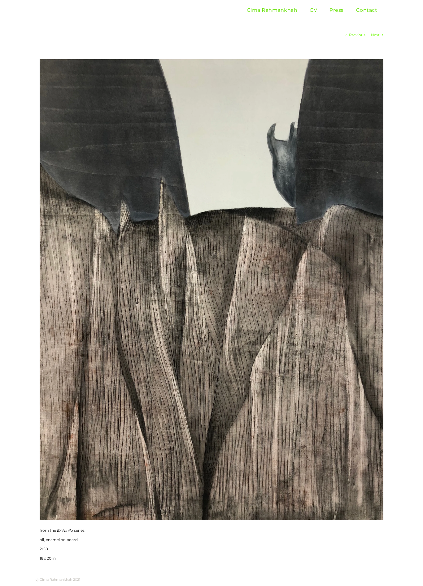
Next (375, 35)
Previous (357, 35)
